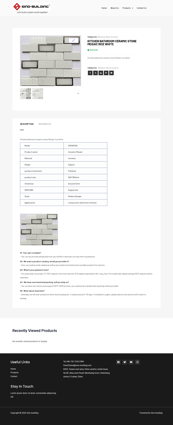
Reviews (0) (45, 124)
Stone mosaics (112, 37)
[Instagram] (137, 362)
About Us (115, 8)
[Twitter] (124, 362)
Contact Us (141, 8)
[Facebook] (118, 362)
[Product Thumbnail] (74, 40)
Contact (14, 376)
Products (15, 372)
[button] (128, 8)
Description (26, 124)
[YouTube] (131, 362)
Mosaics (101, 37)
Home (104, 8)
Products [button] (126, 8)
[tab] (29, 124)
